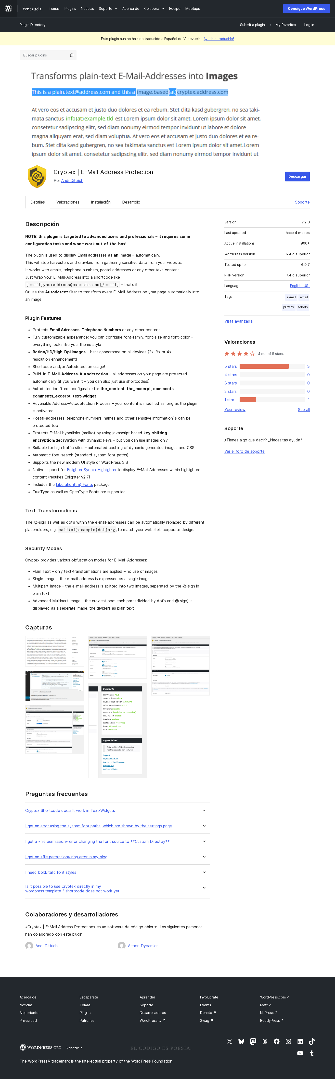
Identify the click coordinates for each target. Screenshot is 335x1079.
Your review (234, 409)
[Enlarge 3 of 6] (77, 711)
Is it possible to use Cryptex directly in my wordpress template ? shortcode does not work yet (72, 888)
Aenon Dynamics (143, 945)
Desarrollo (131, 202)
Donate (208, 1013)
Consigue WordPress (306, 8)
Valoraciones (67, 202)
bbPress (269, 1013)
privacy (288, 307)
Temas (85, 1005)
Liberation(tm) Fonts (74, 484)
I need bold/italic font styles (50, 872)
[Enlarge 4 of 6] (140, 642)
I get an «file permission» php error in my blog (66, 857)
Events (205, 1005)
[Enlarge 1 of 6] (77, 642)
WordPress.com (275, 997)
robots (303, 307)
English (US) (300, 286)
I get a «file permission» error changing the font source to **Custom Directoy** (97, 841)
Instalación (101, 202)
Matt (266, 1005)
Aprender (147, 997)
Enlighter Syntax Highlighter (91, 469)
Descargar (297, 176)
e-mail (291, 297)
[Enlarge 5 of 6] (140, 689)
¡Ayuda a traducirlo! (218, 39)
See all (304, 409)
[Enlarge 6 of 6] (203, 642)
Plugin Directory (33, 25)
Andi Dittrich (72, 180)
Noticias (26, 1005)
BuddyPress (272, 1020)
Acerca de (28, 997)
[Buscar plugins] (72, 55)
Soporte (302, 202)
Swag (206, 1020)
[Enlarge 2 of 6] (77, 677)
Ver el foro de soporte (244, 451)
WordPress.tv (153, 1020)
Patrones (87, 1020)
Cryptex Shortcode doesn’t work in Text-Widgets (70, 810)
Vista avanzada (238, 321)
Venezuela (74, 1048)
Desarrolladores (153, 1013)
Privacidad (28, 1020)
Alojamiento (29, 1013)
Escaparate (89, 997)
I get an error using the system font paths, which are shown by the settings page (98, 826)
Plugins (85, 1013)
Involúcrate (209, 997)
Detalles (37, 202)
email (304, 297)
